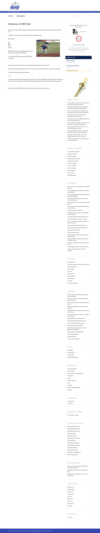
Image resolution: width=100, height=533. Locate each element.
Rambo (69, 378)
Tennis (68, 505)
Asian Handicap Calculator (73, 151)
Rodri (68, 382)
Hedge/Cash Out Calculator (73, 158)
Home (10, 16)
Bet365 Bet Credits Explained (74, 452)
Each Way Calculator (72, 154)
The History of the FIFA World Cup (75, 210)
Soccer (68, 503)
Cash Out (69, 271)
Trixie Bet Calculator (71, 156)
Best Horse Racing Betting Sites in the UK (76, 320)
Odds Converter (71, 172)
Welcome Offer (70, 278)
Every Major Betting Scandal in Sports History (77, 216)
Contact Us (69, 517)
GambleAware (83, 31)
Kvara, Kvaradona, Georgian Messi (75, 373)
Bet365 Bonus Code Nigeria (73, 438)
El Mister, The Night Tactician (73, 387)
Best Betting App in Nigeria (73, 443)
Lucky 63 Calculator (71, 163)
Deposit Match (70, 273)
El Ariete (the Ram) (71, 380)
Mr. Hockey (69, 385)
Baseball (69, 487)
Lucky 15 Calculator (71, 168)
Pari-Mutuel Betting (71, 266)
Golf (68, 496)
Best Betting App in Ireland (73, 431)
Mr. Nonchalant (70, 371)
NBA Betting (70, 350)
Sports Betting (70, 269)
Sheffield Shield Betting (72, 357)
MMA (68, 498)
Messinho (69, 390)
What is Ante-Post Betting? (73, 339)
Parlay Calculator (71, 170)
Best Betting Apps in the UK (73, 426)
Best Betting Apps (71, 433)
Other (68, 501)
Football (69, 494)
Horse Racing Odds (71, 336)
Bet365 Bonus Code (71, 435)
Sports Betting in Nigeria (72, 450)
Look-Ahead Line (71, 262)
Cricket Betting (70, 355)
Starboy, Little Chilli (71, 368)
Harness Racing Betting (72, 334)
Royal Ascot (70, 403)
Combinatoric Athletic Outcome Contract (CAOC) (78, 264)
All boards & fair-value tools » (72, 70)
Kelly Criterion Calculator (73, 161)
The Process (70, 375)
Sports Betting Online (72, 447)
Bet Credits (69, 280)
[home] (14, 5)
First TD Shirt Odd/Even (72, 283)
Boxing (69, 491)
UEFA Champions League (73, 415)
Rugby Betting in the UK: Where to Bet (75, 318)
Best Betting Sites (71, 440)
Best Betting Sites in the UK (73, 445)
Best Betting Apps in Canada (73, 428)
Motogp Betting (71, 352)
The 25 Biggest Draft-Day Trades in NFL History (78, 246)
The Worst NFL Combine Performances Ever (77, 225)
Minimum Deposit (71, 276)
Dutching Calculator (71, 175)
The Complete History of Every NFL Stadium (77, 219)
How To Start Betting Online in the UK (75, 323)
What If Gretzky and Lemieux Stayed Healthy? (77, 227)
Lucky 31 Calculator (71, 165)
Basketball (69, 489)
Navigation (21, 16)
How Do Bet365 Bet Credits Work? (75, 325)
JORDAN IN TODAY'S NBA (73, 232)
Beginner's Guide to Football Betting (75, 331)
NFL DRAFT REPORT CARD (73, 230)
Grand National (70, 401)
